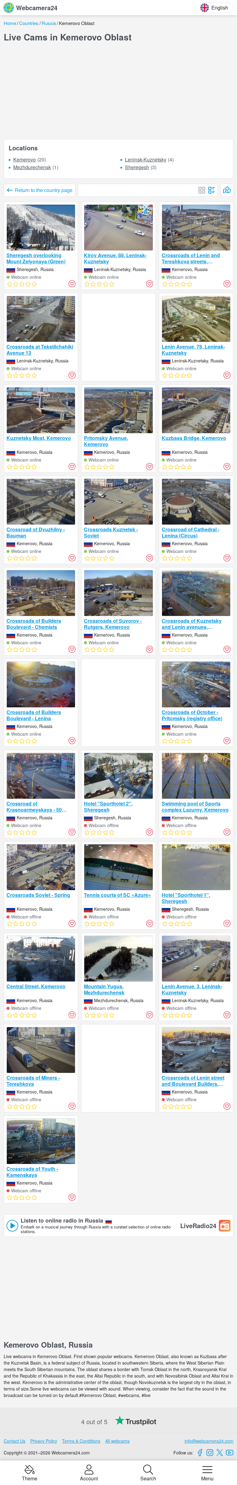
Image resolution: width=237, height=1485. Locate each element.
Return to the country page (44, 190)
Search (148, 1478)
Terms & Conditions (81, 1441)
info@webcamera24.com (209, 1441)
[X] (219, 1452)
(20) (29, 160)
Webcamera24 (36, 7)
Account (89, 1478)
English (219, 7)
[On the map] (226, 190)
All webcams (117, 1441)
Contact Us (14, 1441)
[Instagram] (210, 1452)
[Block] (201, 190)
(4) (149, 160)
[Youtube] (229, 1452)
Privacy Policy (43, 1441)
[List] (211, 190)
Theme (29, 1478)
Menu (207, 1478)
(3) (140, 167)
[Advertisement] (118, 91)
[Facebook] (200, 1452)
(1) (35, 167)
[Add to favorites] (72, 283)
